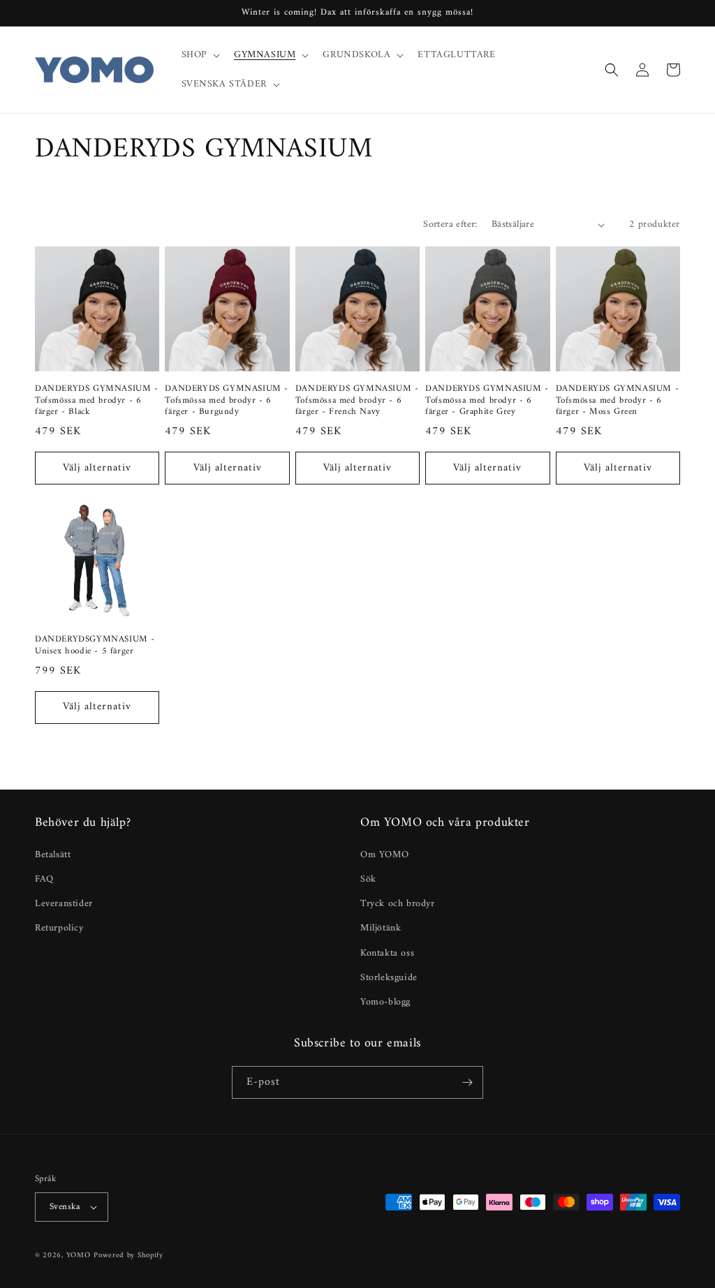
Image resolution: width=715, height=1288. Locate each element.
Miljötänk (380, 928)
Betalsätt (53, 855)
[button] (199, 55)
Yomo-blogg (385, 1002)
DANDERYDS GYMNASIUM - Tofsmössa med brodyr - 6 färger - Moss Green (617, 401)
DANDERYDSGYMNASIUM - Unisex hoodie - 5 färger (95, 646)
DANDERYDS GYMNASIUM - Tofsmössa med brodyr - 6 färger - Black (97, 401)
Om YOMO (384, 855)
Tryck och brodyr (397, 903)
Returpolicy (59, 928)
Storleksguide (389, 977)
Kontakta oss (387, 953)
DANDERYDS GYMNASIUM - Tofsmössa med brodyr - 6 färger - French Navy (357, 401)
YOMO (78, 1255)
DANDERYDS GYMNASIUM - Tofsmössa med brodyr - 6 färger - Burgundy (226, 401)
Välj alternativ (97, 468)
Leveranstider (64, 903)
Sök (368, 879)
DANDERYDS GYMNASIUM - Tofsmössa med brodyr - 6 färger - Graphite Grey (487, 401)
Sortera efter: (450, 224)
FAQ (44, 879)
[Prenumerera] (467, 1082)
